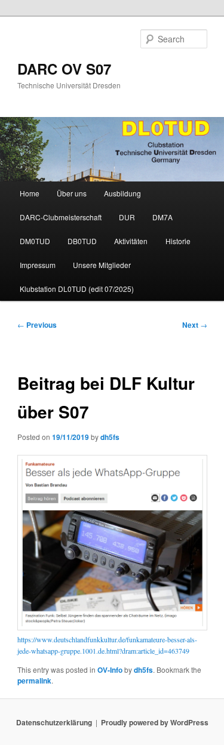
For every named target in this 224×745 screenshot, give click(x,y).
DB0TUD (82, 241)
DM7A (162, 217)
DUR (127, 217)
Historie (178, 241)
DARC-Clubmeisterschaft (61, 217)
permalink (34, 680)
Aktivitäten (131, 241)
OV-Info (109, 669)
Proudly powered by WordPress (154, 722)
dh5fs (109, 437)
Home (29, 193)
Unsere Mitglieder (102, 265)
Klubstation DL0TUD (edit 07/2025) (77, 289)
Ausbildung (122, 193)
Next (194, 324)
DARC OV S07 (64, 69)
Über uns (72, 193)
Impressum (38, 265)
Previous (37, 324)
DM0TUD (35, 241)
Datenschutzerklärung (54, 722)
